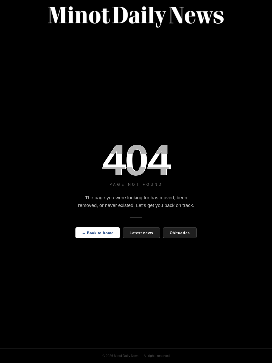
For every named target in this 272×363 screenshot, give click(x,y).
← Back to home (97, 233)
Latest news (141, 233)
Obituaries (180, 233)
